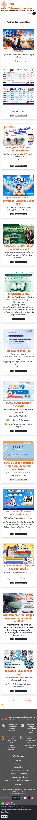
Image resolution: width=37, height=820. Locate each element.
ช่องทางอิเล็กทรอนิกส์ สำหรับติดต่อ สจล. (18, 780)
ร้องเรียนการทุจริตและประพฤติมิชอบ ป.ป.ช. (11, 740)
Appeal (31, 732)
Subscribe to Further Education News (2, 704)
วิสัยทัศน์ (18, 764)
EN (30, 13)
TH (34, 13)
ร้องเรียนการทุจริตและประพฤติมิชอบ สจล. (31, 727)
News (12, 115)
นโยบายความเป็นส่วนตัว (18, 774)
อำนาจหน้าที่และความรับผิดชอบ (18, 770)
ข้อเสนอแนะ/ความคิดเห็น (12, 725)
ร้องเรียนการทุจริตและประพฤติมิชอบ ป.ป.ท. (30, 740)
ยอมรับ (4, 816)
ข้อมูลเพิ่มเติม (5, 812)
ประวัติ (18, 761)
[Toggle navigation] (18, 17)
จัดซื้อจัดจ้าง (18, 767)
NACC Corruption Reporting (11, 747)
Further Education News (21, 115)
